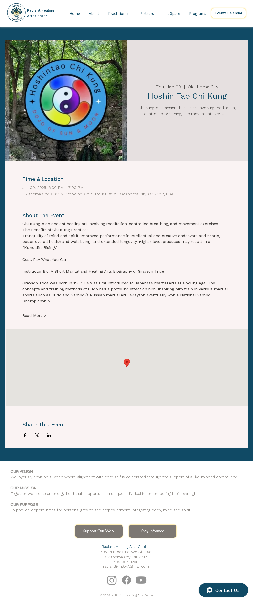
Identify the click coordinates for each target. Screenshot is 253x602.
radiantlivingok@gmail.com (126, 566)
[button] (94, 13)
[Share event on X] (37, 435)
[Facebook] (126, 580)
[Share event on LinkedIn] (49, 435)
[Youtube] (141, 580)
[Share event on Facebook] (24, 435)
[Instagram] (112, 580)
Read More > (34, 315)
